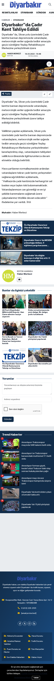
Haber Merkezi (24, 274)
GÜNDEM (41, 13)
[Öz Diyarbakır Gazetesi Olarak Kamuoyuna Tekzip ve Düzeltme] (14, 355)
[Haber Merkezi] (8, 276)
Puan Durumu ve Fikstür (12, 650)
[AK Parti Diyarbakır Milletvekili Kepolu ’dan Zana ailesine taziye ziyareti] (14, 301)
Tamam (36, 678)
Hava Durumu (37, 636)
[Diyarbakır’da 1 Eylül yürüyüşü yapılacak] (40, 328)
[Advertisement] (27, 542)
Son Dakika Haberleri (15, 657)
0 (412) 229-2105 (28, 608)
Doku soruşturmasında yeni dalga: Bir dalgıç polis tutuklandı (38, 312)
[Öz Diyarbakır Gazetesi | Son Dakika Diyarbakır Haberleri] (26, 4)
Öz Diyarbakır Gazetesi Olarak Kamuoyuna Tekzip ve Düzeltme (13, 366)
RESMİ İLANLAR (10, 13)
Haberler (6, 20)
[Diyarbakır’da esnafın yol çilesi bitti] (40, 355)
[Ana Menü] (3, 5)
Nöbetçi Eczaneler (15, 636)
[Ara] (49, 4)
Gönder (8, 419)
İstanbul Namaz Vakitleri (12, 642)
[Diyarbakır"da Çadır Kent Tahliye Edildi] (27, 75)
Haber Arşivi (36, 657)
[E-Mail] (19, 279)
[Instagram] (29, 623)
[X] (25, 623)
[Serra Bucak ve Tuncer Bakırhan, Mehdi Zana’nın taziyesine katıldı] (14, 328)
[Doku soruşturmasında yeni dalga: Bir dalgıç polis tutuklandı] (40, 301)
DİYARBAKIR (27, 13)
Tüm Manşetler (37, 649)
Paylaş (7, 94)
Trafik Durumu (37, 641)
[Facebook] (20, 623)
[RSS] (34, 623)
